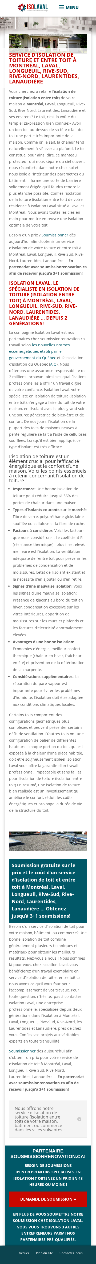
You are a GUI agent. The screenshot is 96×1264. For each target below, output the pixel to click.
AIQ (53, 364)
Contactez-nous (71, 1253)
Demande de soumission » (48, 1199)
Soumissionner (55, 235)
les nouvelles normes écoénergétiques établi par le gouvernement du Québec (39, 351)
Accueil (24, 1253)
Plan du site (44, 1253)
